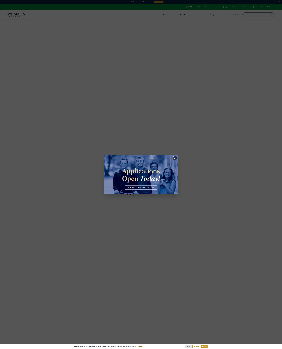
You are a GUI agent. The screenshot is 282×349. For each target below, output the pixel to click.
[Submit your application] (141, 174)
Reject (188, 346)
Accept (204, 346)
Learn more (140, 346)
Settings (196, 346)
